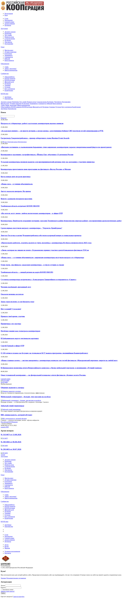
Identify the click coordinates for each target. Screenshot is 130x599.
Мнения (7, 548)
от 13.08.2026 (11, 435)
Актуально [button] (4, 28)
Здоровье (7, 85)
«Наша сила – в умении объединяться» (17, 184)
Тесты (6, 545)
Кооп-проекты (9, 60)
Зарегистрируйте (18, 596)
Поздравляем (9, 44)
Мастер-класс (9, 50)
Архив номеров (10, 23)
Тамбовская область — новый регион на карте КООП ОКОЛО (27, 272)
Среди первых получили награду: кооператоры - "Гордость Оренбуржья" (31, 228)
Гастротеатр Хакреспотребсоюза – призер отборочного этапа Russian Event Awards (35, 138)
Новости (3, 118)
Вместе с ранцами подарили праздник (16, 199)
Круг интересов (10, 89)
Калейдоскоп (9, 90)
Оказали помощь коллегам (12, 294)
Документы (8, 42)
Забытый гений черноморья (12, 406)
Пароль (3, 587)
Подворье (8, 83)
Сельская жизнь (10, 38)
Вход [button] (6, 15)
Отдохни (7, 87)
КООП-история (10, 80)
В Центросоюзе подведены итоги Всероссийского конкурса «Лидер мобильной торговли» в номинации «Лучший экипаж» (51, 368)
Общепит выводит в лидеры (12, 388)
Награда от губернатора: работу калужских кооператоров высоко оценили (32, 123)
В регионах (8, 53)
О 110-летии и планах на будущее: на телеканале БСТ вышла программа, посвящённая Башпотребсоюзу (44, 353)
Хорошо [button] (3, 578)
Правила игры (9, 37)
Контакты (8, 553)
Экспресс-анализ (10, 32)
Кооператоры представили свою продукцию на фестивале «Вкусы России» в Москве (36, 169)
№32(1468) (4, 382)
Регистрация (9, 13)
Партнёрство (9, 98)
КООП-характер (10, 78)
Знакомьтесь (8, 55)
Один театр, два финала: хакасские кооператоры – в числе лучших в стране (32, 265)
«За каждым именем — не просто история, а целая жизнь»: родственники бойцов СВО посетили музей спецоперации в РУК (52, 131)
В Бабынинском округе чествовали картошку (20, 338)
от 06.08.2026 (11, 442)
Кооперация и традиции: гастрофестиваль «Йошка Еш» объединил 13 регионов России (37, 155)
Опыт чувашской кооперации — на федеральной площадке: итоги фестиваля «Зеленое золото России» (43, 375)
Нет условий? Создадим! (11, 309)
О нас (6, 18)
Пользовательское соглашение (16, 578)
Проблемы (8, 33)
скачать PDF (5, 427)
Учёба (6, 67)
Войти (3, 593)
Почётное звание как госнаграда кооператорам (20, 331)
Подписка (8, 25)
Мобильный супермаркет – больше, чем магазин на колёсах (26, 397)
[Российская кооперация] (22, 10)
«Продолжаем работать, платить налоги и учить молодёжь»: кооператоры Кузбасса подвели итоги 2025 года (46, 243)
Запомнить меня (8, 589)
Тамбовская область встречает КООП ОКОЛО (20, 206)
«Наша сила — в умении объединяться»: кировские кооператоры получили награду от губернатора (42, 257)
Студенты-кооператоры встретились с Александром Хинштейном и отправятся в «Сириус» (38, 280)
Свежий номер (9, 22)
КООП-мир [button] (4, 93)
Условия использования (12, 551)
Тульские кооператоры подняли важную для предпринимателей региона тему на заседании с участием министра (48, 162)
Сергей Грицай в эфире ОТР (12, 346)
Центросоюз (9, 20)
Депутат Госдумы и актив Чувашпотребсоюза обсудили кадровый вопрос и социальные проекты (41, 235)
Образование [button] (5, 63)
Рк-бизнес (8, 40)
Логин (3, 585)
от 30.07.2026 (11, 449)
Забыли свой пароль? (8, 591)
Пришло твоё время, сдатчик (13, 316)
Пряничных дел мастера (11, 324)
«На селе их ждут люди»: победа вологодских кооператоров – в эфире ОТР (32, 213)
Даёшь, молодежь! (10, 68)
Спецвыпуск (9, 57)
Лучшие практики (10, 52)
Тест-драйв (8, 35)
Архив (3, 455)
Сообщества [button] (5, 73)
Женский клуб (9, 82)
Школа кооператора (11, 70)
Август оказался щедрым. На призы (16, 191)
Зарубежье (8, 97)
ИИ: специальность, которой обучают (16, 415)
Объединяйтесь (10, 77)
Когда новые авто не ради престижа (15, 177)
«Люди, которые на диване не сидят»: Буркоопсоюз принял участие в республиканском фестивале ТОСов (45, 250)
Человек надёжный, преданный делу (16, 287)
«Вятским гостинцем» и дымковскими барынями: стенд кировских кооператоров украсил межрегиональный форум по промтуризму (56, 147)
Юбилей (7, 59)
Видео (7, 546)
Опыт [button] (2, 47)
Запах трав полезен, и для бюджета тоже (17, 302)
